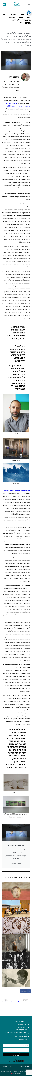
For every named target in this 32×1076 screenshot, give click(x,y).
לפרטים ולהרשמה (16, 863)
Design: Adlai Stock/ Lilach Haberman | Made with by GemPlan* (16, 1072)
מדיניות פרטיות (24, 1067)
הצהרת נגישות (7, 1067)
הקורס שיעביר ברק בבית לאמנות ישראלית (17, 491)
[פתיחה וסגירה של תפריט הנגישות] (29, 13)
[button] (28, 4)
